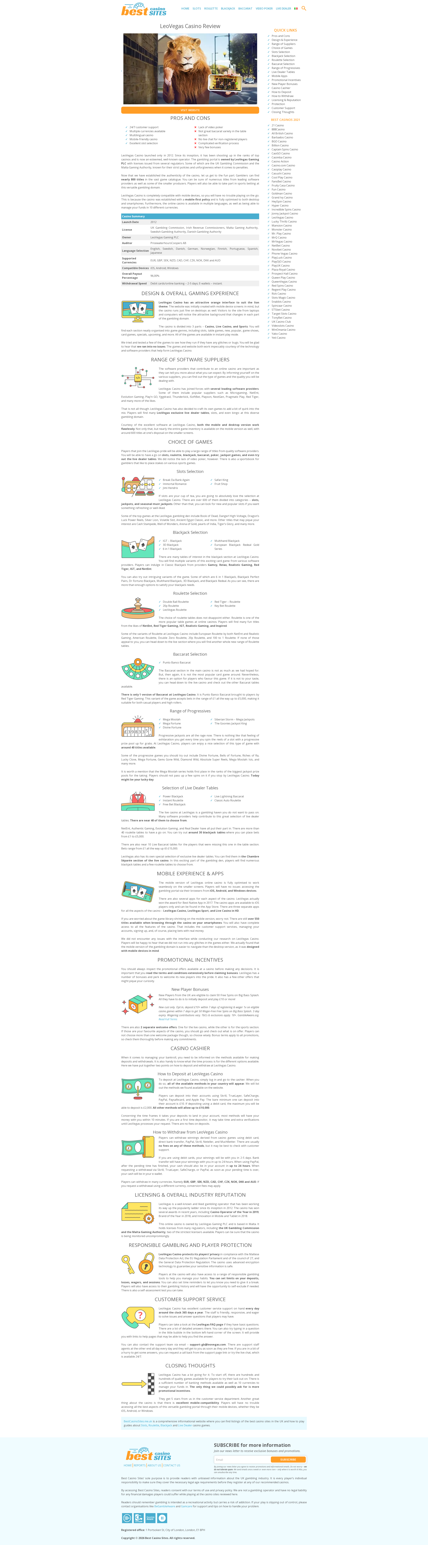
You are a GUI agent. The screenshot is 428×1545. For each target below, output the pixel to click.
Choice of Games (282, 48)
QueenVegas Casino (284, 281)
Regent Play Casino (284, 289)
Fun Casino (279, 189)
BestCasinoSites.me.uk (138, 1421)
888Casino (278, 129)
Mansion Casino (282, 225)
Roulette (211, 8)
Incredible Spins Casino (286, 209)
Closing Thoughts (283, 112)
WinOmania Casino (283, 330)
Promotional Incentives (286, 80)
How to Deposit (281, 92)
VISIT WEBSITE (190, 110)
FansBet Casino (281, 181)
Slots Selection (281, 52)
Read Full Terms (168, 1019)
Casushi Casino (281, 173)
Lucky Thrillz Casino (284, 221)
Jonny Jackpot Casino (285, 213)
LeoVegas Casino (282, 217)
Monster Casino (282, 229)
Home (185, 8)
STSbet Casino (281, 309)
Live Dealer (283, 8)
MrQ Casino (279, 237)
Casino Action (280, 161)
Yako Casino (279, 334)
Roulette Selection (283, 60)
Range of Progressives (286, 68)
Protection (278, 104)
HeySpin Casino (281, 201)
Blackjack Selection (283, 56)
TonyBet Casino (282, 317)
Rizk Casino (279, 293)
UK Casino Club (281, 321)
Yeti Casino (279, 338)
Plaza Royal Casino (283, 269)
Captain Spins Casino (285, 149)
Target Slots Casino (284, 313)
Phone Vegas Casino (284, 253)
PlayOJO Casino (281, 261)
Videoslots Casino (283, 325)
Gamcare (186, 1506)
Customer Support (283, 108)
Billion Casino (280, 145)
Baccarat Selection (283, 64)
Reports (140, 1465)
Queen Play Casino (283, 277)
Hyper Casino (280, 205)
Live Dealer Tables (283, 72)
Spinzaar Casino (282, 305)
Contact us (171, 1465)
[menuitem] (295, 9)
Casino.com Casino (283, 165)
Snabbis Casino (281, 301)
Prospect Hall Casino (285, 273)
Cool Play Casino (282, 177)
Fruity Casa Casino (283, 185)
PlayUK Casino (281, 265)
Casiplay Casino (281, 169)
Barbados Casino (282, 137)
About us (154, 1465)
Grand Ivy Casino (282, 197)
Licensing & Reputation (286, 100)
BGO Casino (279, 141)
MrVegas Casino (282, 241)
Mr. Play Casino (281, 233)
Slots (197, 8)
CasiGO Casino (281, 153)
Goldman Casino (282, 193)
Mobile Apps (279, 76)
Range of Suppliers (284, 44)
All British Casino (282, 133)
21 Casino (278, 125)
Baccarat (245, 8)
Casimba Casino (282, 157)
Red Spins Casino (282, 285)
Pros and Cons (281, 36)
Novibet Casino (281, 249)
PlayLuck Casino (282, 257)
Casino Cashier (281, 88)
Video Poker (264, 8)
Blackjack (228, 8)
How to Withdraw (282, 96)
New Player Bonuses (285, 84)
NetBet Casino (281, 245)
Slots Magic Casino (283, 297)
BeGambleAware (164, 1506)
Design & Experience (284, 40)
